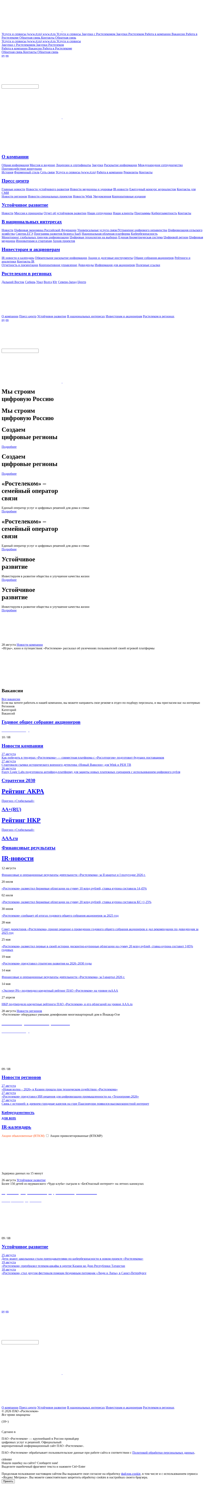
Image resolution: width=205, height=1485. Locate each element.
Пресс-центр (15, 180)
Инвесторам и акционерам (31, 249)
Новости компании (30, 644)
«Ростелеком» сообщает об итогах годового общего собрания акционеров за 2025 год (60, 915)
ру (3, 55)
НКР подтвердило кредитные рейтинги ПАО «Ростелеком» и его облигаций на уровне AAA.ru (67, 1004)
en (7, 55)
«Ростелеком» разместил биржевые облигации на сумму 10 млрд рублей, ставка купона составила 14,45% (74, 888)
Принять (8, 1481)
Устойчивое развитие (25, 204)
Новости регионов (29, 1011)
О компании (15, 156)
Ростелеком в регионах (27, 273)
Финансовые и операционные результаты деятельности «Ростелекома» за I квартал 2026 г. (63, 977)
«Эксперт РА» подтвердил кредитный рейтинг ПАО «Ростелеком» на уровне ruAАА (60, 990)
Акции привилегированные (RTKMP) (76, 1135)
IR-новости (18, 858)
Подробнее (9, 446)
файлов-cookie (131, 1473)
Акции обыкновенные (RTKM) (23, 1135)
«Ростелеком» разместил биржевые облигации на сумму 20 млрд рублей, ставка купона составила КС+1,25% (76, 902)
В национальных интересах (32, 221)
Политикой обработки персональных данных (163, 1452)
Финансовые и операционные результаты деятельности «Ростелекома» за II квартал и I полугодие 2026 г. (74, 875)
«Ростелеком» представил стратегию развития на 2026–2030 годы (47, 963)
